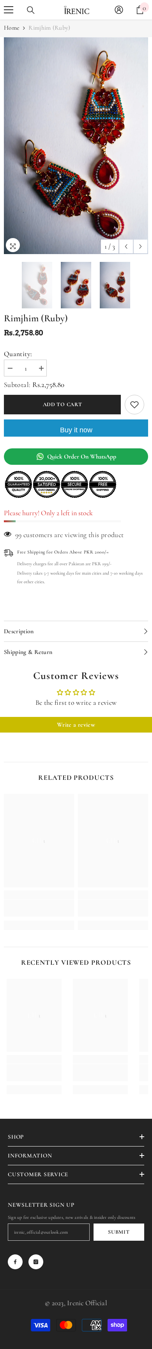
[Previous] (126, 246)
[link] (39, 908)
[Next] (140, 246)
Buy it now (76, 430)
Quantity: (18, 353)
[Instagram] (35, 1261)
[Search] (30, 10)
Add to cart (62, 404)
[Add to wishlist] (134, 404)
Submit (118, 1232)
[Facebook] (15, 1261)
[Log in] (119, 10)
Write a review (76, 725)
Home (11, 28)
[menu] (8, 9)
